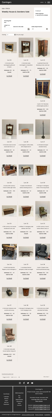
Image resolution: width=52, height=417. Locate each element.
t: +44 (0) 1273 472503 (41, 15)
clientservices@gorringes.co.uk (41, 405)
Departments (19, 399)
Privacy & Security (39, 414)
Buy (19, 395)
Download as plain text (7, 374)
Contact (19, 405)
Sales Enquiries (39, 13)
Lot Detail (9, 76)
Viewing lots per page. (13, 34)
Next (47, 376)
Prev (45, 376)
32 (19, 377)
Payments (6, 404)
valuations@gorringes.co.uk (42, 409)
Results (6, 398)
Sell (19, 397)
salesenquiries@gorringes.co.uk (41, 407)
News (19, 403)
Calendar (6, 396)
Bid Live (6, 402)
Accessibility (47, 414)
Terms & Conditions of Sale (28, 414)
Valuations (19, 401)
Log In (41, 2)
